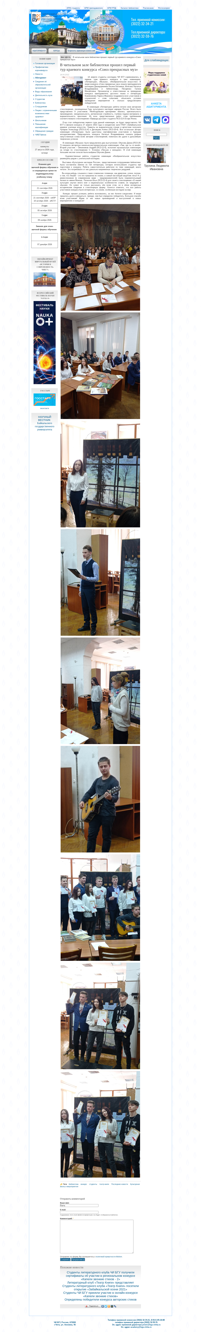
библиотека (73, 1184)
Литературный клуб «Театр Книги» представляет (100, 1282)
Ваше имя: (64, 1203)
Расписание (148, 8)
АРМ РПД (111, 8)
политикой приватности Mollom (109, 1257)
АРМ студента (73, 8)
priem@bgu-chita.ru (151, 1325)
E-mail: (63, 1210)
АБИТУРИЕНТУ (39, 51)
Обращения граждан (44, 131)
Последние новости (119, 1184)
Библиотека (40, 103)
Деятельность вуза (43, 95)
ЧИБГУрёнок (40, 135)
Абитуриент (40, 78)
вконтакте (44, 408)
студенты (93, 1184)
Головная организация (45, 63)
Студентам (40, 99)
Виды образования (43, 92)
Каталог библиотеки (129, 8)
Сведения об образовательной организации (42, 84)
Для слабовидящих (156, 60)
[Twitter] (105, 1306)
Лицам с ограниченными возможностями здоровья (46, 113)
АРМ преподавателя (93, 8)
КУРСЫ (56, 51)
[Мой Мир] (112, 1306)
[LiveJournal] (115, 1306)
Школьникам (40, 120)
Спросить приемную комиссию (81, 51)
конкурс (84, 1184)
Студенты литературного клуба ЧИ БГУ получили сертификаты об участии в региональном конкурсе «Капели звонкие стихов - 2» (100, 1276)
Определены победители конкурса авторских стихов (101, 1299)
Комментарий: (67, 1218)
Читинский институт (75, 15)
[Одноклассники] (109, 1306)
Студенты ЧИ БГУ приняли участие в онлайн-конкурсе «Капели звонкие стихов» (100, 1294)
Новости (39, 74)
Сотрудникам (41, 106)
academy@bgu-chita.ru (141, 1327)
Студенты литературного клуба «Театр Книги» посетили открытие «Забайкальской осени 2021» (100, 1287)
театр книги (104, 1184)
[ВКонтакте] (102, 1306)
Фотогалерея (164, 8)
